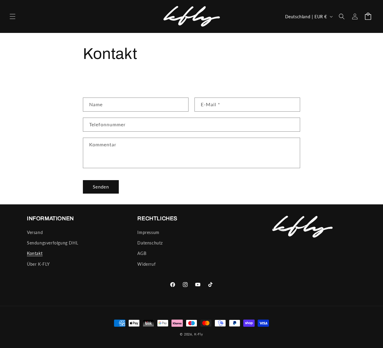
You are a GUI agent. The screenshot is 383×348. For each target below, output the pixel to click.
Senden (101, 186)
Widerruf (146, 264)
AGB (141, 253)
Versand (35, 232)
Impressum (148, 232)
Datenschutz (150, 242)
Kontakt (34, 253)
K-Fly (198, 334)
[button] (12, 16)
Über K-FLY (38, 264)
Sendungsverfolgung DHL (52, 242)
